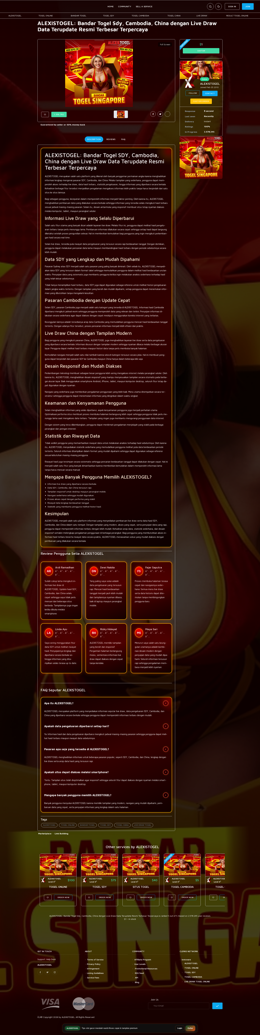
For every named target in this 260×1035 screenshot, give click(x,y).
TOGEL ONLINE (46, 15)
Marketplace (44, 833)
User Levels (139, 964)
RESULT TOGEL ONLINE (237, 15)
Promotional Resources (145, 968)
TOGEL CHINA (174, 15)
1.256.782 (59, 114)
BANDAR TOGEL (78, 15)
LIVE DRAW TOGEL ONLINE (197, 981)
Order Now (63, 897)
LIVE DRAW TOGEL (142, 825)
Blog (136, 982)
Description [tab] (94, 139)
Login (179, 1028)
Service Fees (93, 977)
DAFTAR (201, 51)
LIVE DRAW (202, 15)
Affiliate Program (142, 959)
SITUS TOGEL (141, 886)
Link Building (61, 833)
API (136, 977)
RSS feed (139, 973)
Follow (192, 93)
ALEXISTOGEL (14, 15)
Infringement (93, 968)
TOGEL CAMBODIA (140, 15)
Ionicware (186, 959)
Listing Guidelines (95, 973)
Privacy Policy (94, 964)
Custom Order (201, 101)
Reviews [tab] (111, 139)
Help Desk (51, 959)
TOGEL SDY (108, 15)
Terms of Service (95, 959)
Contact (210, 93)
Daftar (190, 1028)
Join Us (154, 999)
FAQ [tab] (123, 139)
